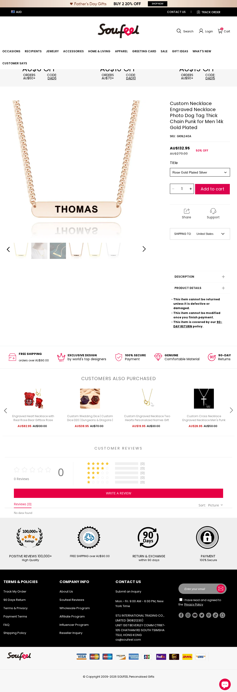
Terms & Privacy (15, 608)
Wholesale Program (74, 608)
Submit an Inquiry (128, 591)
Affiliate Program (72, 616)
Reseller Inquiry (70, 633)
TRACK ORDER (210, 12)
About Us (66, 591)
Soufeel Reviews (71, 600)
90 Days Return (14, 600)
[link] (11, 51)
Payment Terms (15, 616)
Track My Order (14, 591)
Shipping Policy (14, 633)
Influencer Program (74, 625)
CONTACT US (176, 12)
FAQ (6, 625)
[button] (184, 31)
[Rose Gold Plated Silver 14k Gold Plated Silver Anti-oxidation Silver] (200, 172)
